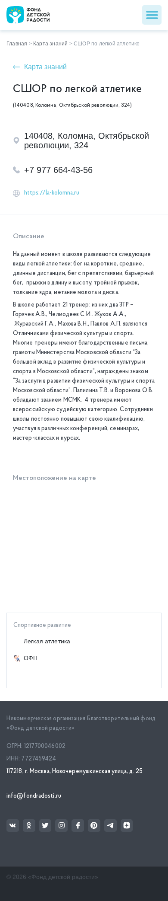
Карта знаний (50, 44)
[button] (152, 15)
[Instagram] (61, 825)
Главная (16, 44)
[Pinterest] (94, 825)
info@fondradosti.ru (33, 796)
